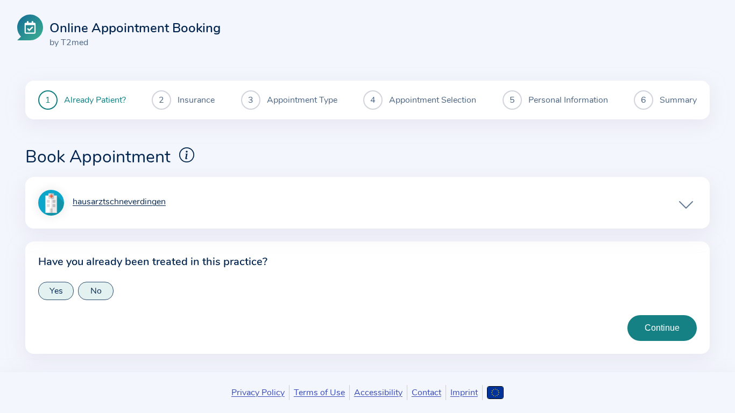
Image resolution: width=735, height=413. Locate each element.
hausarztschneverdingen (119, 202)
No (96, 291)
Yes (56, 291)
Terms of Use (319, 392)
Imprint (464, 392)
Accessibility (378, 392)
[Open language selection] (495, 392)
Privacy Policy (258, 392)
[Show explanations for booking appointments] (186, 154)
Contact (426, 392)
